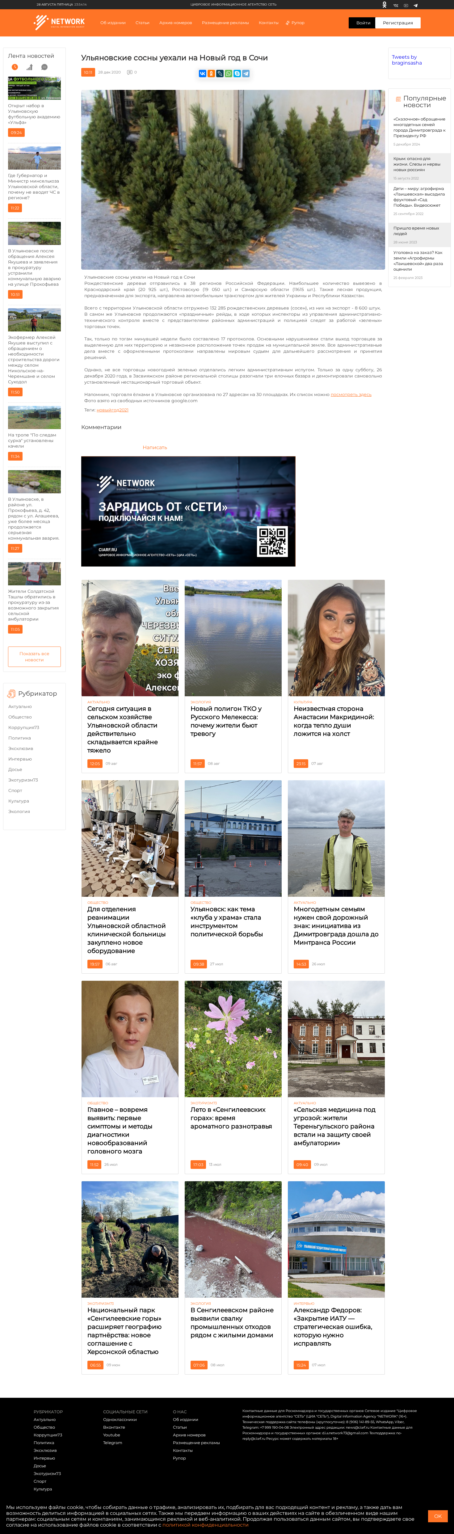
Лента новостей (31, 56)
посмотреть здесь (351, 394)
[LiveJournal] (220, 73)
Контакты (269, 22)
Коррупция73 (23, 727)
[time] (15, 67)
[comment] (44, 67)
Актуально (20, 706)
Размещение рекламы (225, 22)
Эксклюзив (20, 748)
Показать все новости (34, 657)
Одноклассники (120, 1419)
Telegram (112, 1442)
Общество (20, 717)
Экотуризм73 (23, 780)
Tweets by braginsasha (407, 60)
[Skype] (237, 73)
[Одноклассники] (384, 5)
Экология (19, 811)
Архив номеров (189, 1434)
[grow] (29, 67)
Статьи (180, 1427)
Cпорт (15, 790)
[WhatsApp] (228, 73)
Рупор (298, 22)
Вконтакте (114, 1427)
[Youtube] (406, 5)
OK (438, 1516)
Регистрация (398, 23)
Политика (19, 738)
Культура (18, 801)
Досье (15, 769)
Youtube (111, 1434)
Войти (363, 23)
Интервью (20, 759)
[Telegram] (416, 5)
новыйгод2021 (112, 410)
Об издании (113, 22)
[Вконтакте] (395, 5)
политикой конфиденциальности (205, 1525)
